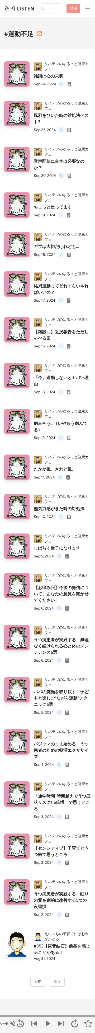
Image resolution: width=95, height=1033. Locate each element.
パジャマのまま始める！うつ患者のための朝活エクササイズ (61, 750)
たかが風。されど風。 (55, 469)
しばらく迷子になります (57, 548)
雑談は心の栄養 (48, 75)
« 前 (38, 981)
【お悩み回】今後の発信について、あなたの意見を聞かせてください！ (61, 594)
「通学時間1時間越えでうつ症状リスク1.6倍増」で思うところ (62, 802)
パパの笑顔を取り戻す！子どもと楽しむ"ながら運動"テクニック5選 (61, 698)
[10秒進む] (74, 1023)
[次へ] (61, 1023)
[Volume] (9, 1023)
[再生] (16, 73)
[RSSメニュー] (39, 33)
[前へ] (34, 1023)
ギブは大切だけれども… (56, 246)
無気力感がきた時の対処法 (59, 508)
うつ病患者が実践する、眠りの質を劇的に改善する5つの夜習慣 (61, 900)
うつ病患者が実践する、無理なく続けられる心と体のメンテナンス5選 (61, 646)
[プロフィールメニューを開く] (87, 8)
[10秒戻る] (20, 1023)
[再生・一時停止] (47, 1023)
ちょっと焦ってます (53, 206)
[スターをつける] (88, 1023)
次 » (57, 981)
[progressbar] (47, 1016)
